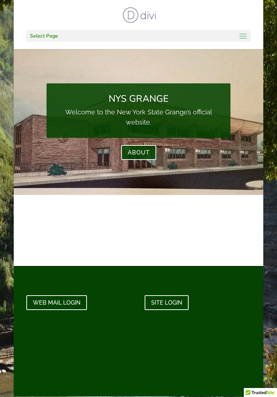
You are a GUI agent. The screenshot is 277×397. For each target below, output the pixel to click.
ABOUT (139, 152)
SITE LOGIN (166, 302)
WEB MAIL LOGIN (56, 302)
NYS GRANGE (138, 98)
